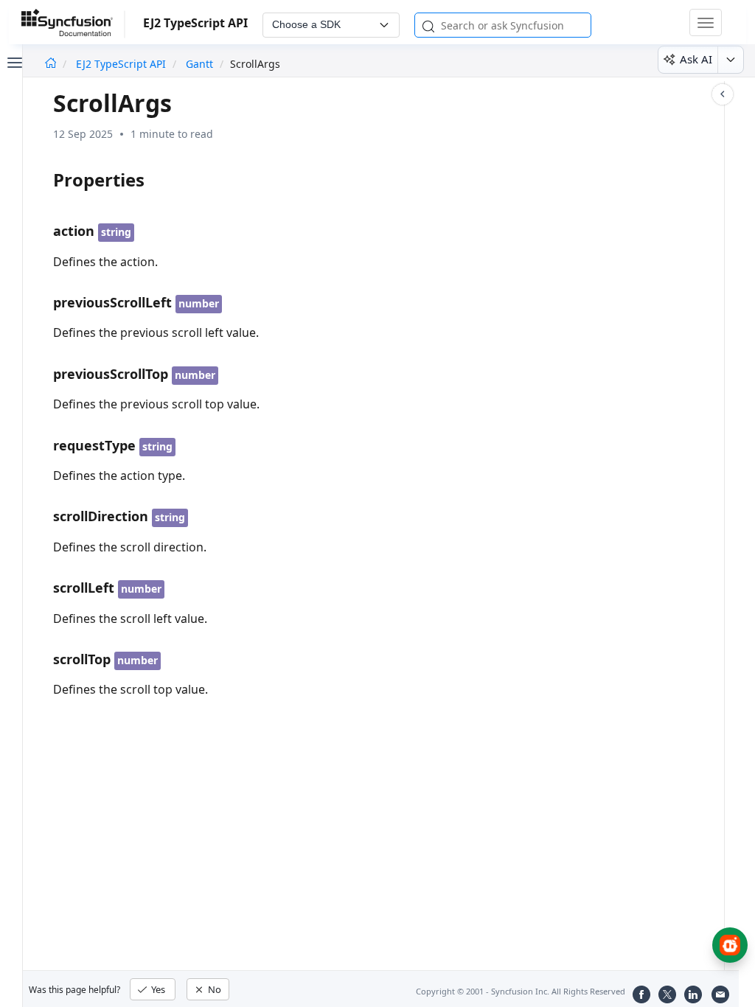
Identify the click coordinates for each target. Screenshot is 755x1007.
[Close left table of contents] (13, 61)
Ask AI (696, 59)
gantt (199, 64)
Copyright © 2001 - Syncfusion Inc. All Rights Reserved (520, 991)
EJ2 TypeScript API (122, 64)
